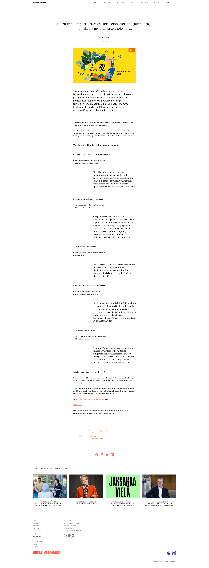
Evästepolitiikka (69, 528)
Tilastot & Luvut (38, 536)
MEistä (168, 2)
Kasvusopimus (120, 2)
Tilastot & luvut (143, 2)
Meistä (35, 544)
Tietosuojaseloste (70, 526)
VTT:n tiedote (77, 405)
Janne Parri (172, 563)
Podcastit (36, 525)
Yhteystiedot (68, 520)
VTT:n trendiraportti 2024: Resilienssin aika (90, 399)
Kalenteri (107, 2)
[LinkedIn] (112, 455)
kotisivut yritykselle (154, 563)
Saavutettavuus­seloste (71, 523)
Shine (131, 2)
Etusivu (35, 520)
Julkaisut (36, 539)
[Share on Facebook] (96, 455)
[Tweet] (107, 455)
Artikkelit (96, 2)
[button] (157, 3)
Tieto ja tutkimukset (104, 18)
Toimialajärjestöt (38, 541)
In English (36, 546)
